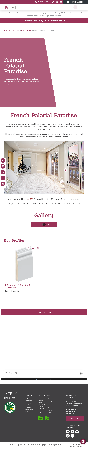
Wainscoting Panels (29, 410)
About (50, 405)
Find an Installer (10, 8)
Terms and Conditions (74, 444)
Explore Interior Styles (40, 400)
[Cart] (61, 2)
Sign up (74, 419)
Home (7, 31)
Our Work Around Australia (41, 406)
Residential (26, 31)
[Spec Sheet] (57, 2)
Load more (44, 224)
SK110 (30, 199)
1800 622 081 (42, 2)
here (68, 13)
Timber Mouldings (28, 399)
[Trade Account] (53, 2)
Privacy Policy (71, 446)
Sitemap (79, 446)
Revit (50, 412)
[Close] (81, 13)
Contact (51, 408)
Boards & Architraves (28, 404)
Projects (15, 31)
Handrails (28, 407)
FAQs (50, 410)
